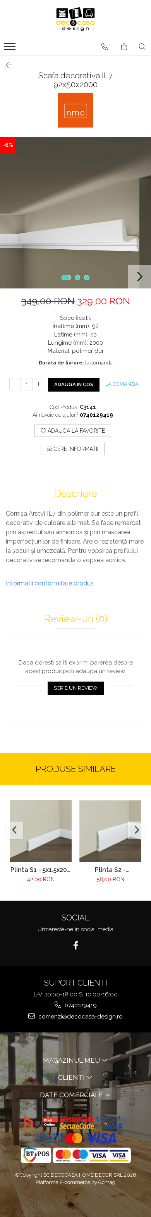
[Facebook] (75, 945)
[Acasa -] (75, 19)
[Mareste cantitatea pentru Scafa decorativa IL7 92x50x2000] (38, 384)
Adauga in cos (73, 384)
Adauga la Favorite (75, 431)
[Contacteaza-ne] (104, 47)
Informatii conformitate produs (50, 583)
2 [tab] (77, 277)
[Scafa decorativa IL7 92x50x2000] (75, 212)
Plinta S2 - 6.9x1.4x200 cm (110, 869)
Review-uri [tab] (75, 619)
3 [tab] (86, 277)
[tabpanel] (75, 212)
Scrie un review (76, 688)
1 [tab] (66, 277)
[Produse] (10, 49)
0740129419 (80, 1005)
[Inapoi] (6, 65)
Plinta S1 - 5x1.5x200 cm (40, 869)
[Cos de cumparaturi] (124, 47)
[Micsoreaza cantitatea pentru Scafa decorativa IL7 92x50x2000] (15, 384)
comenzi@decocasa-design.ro (80, 1016)
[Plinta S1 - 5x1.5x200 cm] (41, 831)
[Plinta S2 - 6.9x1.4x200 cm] (110, 831)
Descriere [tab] (75, 493)
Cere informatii (75, 449)
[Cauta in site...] (142, 47)
